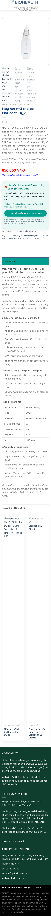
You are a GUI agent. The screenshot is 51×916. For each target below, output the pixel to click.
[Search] (48, 4)
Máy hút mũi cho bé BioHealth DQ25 (12, 732)
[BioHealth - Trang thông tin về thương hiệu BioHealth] (25, 2)
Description (10, 261)
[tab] (25, 261)
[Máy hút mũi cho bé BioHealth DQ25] (13, 620)
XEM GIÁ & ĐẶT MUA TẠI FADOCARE (25, 213)
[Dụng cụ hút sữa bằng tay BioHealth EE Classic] (38, 620)
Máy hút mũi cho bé (19, 104)
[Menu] (3, 4)
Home (4, 104)
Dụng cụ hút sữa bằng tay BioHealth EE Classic (37, 733)
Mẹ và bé (33, 231)
